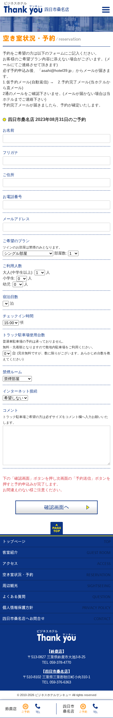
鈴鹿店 (11, 709)
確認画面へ (56, 507)
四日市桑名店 (56, 671)
